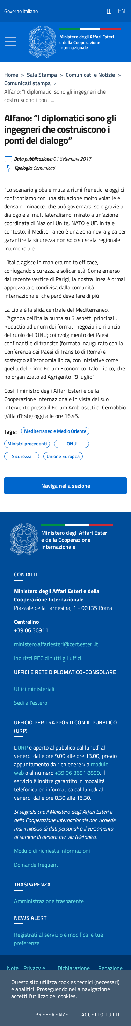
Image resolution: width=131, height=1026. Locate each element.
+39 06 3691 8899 (77, 772)
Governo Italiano (21, 11)
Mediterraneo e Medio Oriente (55, 430)
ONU (72, 442)
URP (22, 747)
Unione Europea (63, 455)
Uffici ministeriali (34, 689)
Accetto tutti (100, 1014)
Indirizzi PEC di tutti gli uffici (47, 658)
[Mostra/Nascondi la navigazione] (10, 42)
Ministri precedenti (27, 442)
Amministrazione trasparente (49, 901)
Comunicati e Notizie (90, 75)
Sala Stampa (42, 75)
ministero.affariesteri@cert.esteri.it (56, 644)
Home (11, 75)
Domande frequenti (37, 865)
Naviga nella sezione (65, 485)
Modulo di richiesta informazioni (52, 851)
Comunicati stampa (27, 83)
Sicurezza (21, 455)
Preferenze (52, 1014)
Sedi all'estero (30, 703)
